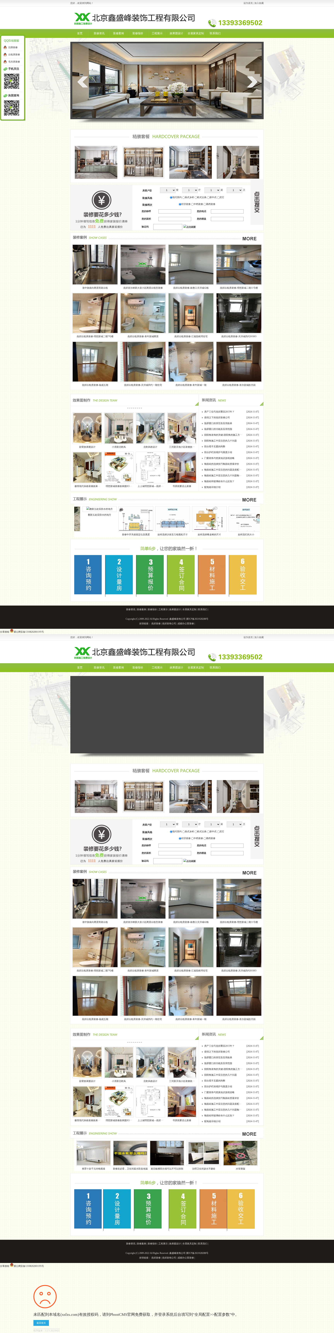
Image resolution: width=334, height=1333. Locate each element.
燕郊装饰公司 (169, 623)
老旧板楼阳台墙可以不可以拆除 (167, 1168)
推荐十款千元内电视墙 (200, 534)
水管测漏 (240, 1168)
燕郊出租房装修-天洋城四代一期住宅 (143, 385)
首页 (80, 33)
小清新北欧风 (119, 447)
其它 (222, 197)
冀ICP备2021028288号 (197, 619)
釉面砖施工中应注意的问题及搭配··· (222, 469)
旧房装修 (13, 47)
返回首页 (41, 1323)
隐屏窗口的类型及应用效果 (218, 423)
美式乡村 (189, 197)
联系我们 (215, 33)
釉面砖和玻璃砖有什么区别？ (219, 481)
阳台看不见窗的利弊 (214, 446)
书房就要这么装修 (182, 486)
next (252, 82)
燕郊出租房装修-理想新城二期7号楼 (95, 336)
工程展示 (157, 33)
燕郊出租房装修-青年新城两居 (143, 336)
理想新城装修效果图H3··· (119, 486)
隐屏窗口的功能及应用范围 (218, 429)
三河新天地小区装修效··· (182, 447)
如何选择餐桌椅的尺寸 (125, 534)
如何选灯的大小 (162, 534)
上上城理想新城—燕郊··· (150, 486)
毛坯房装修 (14, 61)
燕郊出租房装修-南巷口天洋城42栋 (191, 288)
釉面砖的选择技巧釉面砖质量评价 (221, 464)
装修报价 (137, 33)
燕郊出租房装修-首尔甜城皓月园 (239, 385)
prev (82, 82)
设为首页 (248, 3)
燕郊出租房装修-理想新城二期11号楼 (239, 288)
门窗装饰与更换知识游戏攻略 (219, 458)
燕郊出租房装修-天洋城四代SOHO (238, 336)
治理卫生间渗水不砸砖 (203, 1168)
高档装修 (210, 204)
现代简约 (177, 197)
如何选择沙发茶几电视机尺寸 (88, 534)
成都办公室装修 (186, 623)
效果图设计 (176, 33)
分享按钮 (4, 632)
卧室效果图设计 (87, 447)
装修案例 (118, 33)
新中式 (213, 197)
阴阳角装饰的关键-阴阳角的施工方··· (223, 435)
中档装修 (198, 204)
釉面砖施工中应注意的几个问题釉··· (222, 475)
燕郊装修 (156, 623)
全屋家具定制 (196, 33)
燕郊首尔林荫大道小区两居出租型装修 (143, 288)
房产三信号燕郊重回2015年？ (219, 411)
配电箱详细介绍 (212, 487)
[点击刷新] (189, 227)
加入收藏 (259, 3)
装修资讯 (99, 33)
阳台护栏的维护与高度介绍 (218, 452)
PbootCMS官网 (122, 1314)
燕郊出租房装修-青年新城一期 (191, 385)
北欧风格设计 (150, 447)
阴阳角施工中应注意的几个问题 (220, 440)
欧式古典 (201, 197)
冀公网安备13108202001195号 (29, 632)
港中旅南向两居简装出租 (95, 288)
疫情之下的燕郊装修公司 (217, 417)
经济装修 (186, 204)
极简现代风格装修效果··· (87, 486)
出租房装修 (14, 54)
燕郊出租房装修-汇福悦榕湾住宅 (191, 336)
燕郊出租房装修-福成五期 (95, 385)
